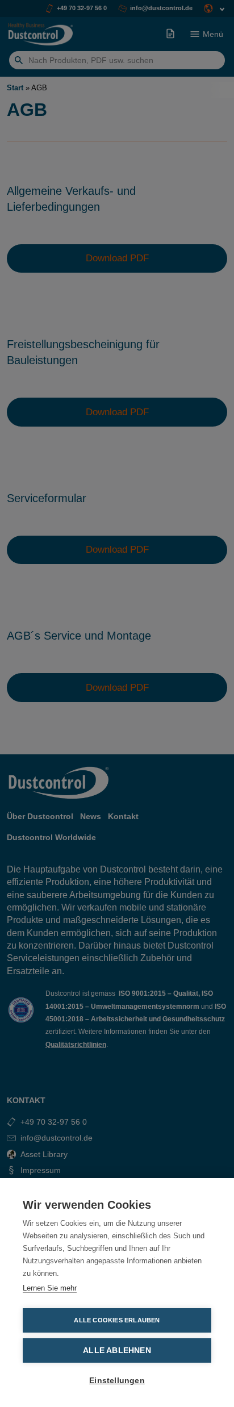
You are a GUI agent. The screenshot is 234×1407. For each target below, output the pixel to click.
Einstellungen (117, 1380)
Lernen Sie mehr (50, 1288)
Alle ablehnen (117, 1350)
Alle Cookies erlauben (117, 1320)
